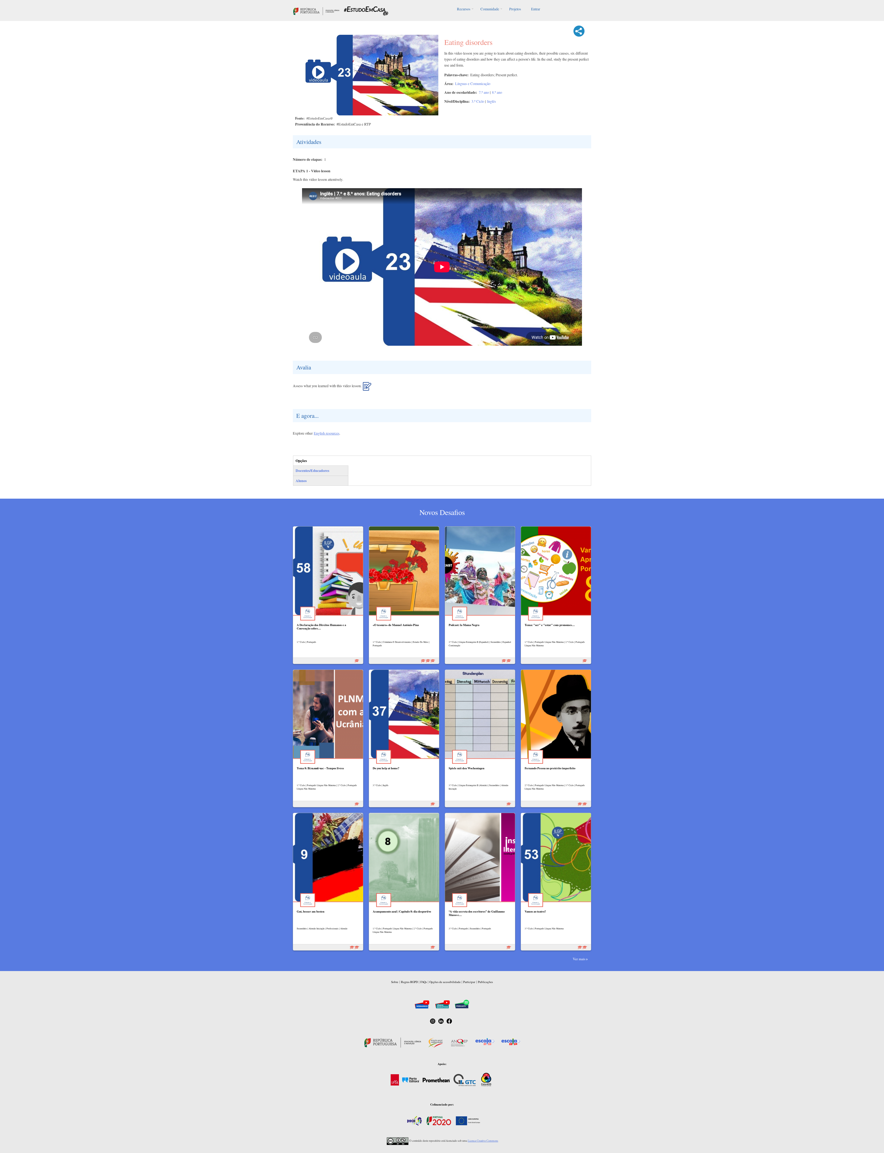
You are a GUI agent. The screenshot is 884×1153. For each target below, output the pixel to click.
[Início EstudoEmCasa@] (316, 10)
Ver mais (579, 959)
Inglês (491, 101)
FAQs (423, 982)
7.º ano (484, 92)
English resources (326, 433)
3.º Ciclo (477, 101)
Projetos (515, 8)
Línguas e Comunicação (472, 83)
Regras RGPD (409, 982)
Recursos (463, 8)
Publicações (485, 982)
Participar (469, 982)
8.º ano (497, 92)
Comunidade (489, 8)
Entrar (535, 8)
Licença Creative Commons (483, 1140)
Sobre (394, 982)
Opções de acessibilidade (445, 982)
